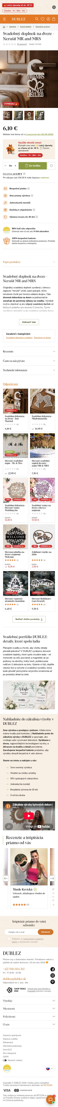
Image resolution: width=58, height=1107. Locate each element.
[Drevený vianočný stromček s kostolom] (15, 583)
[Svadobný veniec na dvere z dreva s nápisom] (42, 490)
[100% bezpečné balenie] (6, 240)
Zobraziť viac (29, 322)
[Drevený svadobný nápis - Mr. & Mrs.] (15, 445)
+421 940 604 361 (14, 969)
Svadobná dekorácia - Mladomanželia (42, 417)
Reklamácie (8, 1042)
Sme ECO (7, 1050)
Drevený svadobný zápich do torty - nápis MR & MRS (41, 463)
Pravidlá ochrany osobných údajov (20, 1098)
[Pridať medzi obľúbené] (51, 165)
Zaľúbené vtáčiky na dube (41, 553)
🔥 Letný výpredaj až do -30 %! (18, 5)
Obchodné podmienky (12, 1046)
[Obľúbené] (42, 19)
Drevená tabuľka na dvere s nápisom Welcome (14, 554)
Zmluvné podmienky (14, 1100)
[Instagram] (52, 975)
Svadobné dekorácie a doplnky (19, 338)
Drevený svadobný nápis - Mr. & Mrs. (14, 462)
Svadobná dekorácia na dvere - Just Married (14, 418)
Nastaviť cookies (15, 1060)
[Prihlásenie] (48, 19)
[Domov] (4, 27)
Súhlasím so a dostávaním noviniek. (27, 940)
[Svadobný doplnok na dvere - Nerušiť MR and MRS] (7, 115)
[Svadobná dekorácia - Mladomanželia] (42, 401)
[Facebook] (52, 969)
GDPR (5, 1057)
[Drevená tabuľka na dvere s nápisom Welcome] (15, 536)
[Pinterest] (52, 982)
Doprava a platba (10, 1039)
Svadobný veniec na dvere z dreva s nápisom (41, 508)
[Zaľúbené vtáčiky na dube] (42, 536)
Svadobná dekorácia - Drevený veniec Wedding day (15, 508)
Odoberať (45, 932)
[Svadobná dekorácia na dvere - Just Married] (15, 401)
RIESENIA (47, 1085)
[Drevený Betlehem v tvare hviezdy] (42, 583)
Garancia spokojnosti (12, 1035)
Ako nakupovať (9, 1053)
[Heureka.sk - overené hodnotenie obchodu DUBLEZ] (7, 1068)
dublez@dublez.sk (14, 979)
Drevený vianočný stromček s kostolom (15, 599)
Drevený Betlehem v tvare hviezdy (41, 599)
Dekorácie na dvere (42, 338)
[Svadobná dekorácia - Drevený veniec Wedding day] (15, 490)
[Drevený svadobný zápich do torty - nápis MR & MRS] (42, 445)
